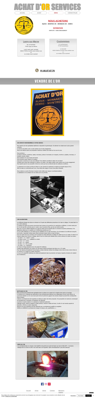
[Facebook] (42, 384)
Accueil (28, 390)
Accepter (88, 395)
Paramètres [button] (73, 395)
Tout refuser (80, 395)
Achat (36, 390)
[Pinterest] (49, 384)
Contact (52, 390)
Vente (44, 390)
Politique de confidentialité (11, 396)
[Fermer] (93, 395)
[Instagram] (45, 384)
